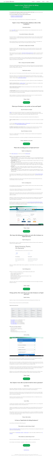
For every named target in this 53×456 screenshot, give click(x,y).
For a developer (13, 319)
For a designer (13, 320)
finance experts (28, 123)
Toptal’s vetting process (15, 153)
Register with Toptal (26, 102)
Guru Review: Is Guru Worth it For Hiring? (16, 16)
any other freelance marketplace (22, 77)
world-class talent (27, 153)
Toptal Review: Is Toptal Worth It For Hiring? (17, 15)
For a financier (13, 321)
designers (23, 123)
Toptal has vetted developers (18, 123)
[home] (9, 1)
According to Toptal (22, 83)
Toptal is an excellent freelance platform (15, 428)
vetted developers (18, 432)
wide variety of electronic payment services (27, 52)
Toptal (10, 112)
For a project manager (14, 322)
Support (47, 1)
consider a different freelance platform (21, 124)
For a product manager (14, 323)
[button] (33, 1)
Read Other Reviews (26, 449)
